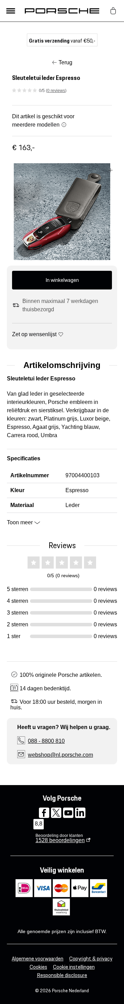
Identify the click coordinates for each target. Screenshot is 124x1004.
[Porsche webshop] (62, 11)
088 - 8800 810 (46, 741)
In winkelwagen (62, 280)
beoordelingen (60, 840)
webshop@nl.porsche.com (60, 755)
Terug (65, 62)
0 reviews (56, 90)
